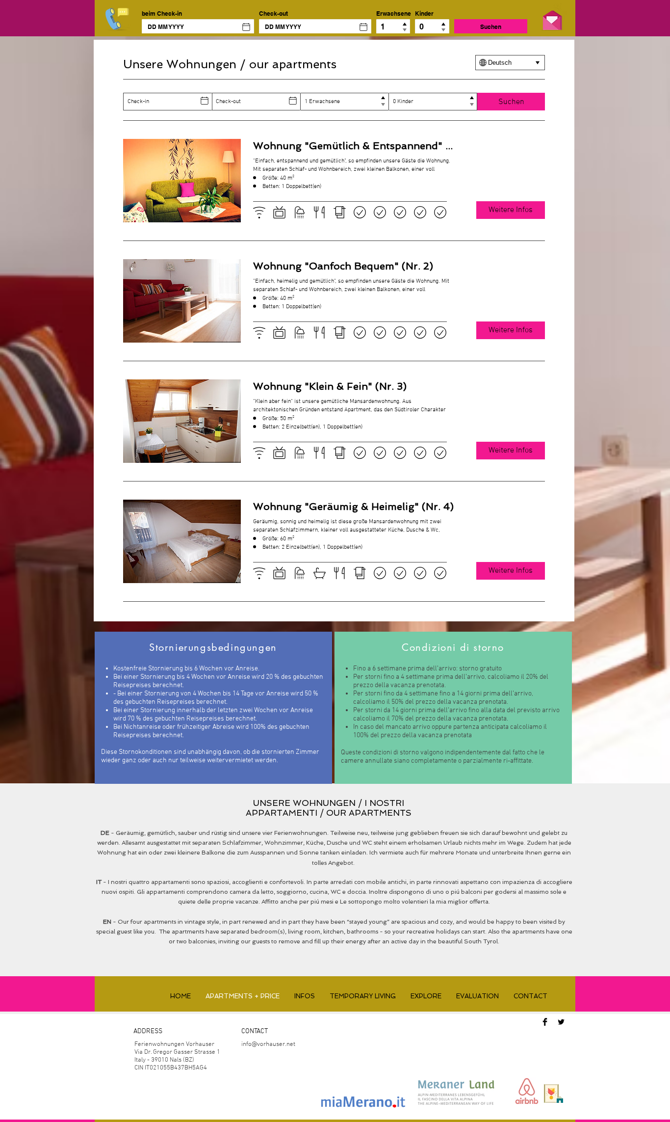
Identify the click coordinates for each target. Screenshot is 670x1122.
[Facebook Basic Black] (545, 1022)
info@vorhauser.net (268, 1044)
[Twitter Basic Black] (561, 1022)
